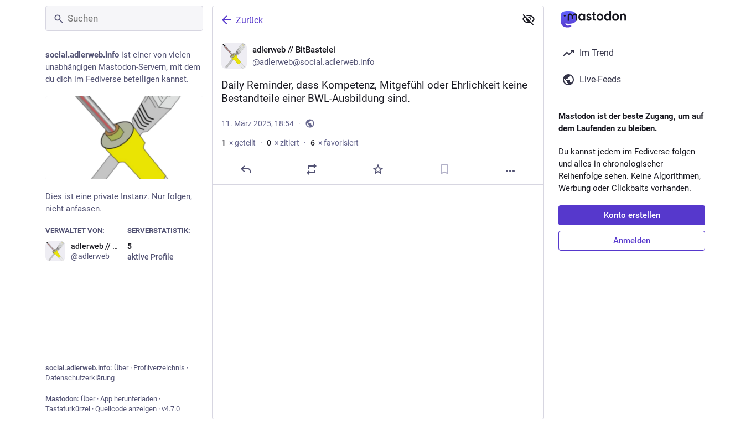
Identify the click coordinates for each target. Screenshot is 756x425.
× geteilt (238, 142)
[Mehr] (510, 171)
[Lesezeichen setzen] (444, 169)
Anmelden (631, 241)
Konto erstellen (632, 215)
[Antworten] (245, 169)
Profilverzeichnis (159, 368)
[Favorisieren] (378, 169)
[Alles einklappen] (528, 19)
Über (121, 368)
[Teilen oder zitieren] (311, 169)
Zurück (249, 20)
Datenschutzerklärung (80, 378)
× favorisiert (334, 142)
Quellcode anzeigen (126, 409)
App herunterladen (128, 399)
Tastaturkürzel (67, 409)
